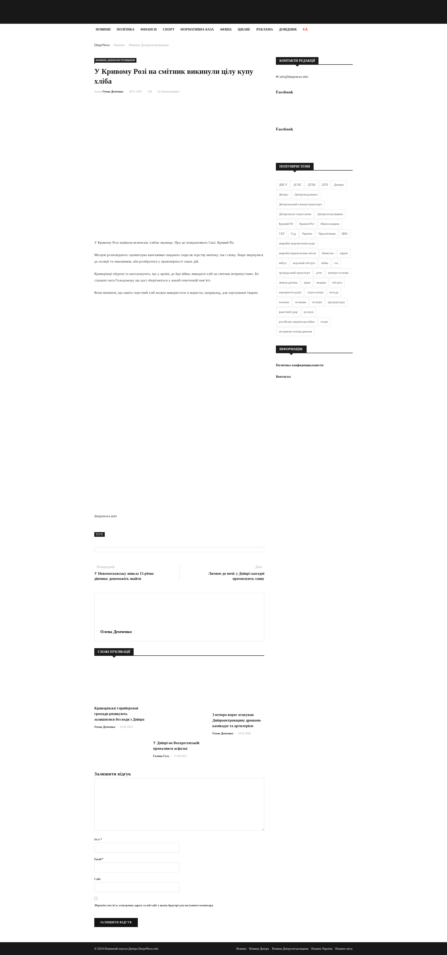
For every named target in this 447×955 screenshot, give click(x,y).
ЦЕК (345, 233)
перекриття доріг (290, 292)
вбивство (328, 253)
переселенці (315, 292)
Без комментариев (168, 91)
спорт (324, 321)
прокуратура (336, 302)
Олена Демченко (112, 91)
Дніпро (283, 194)
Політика (125, 29)
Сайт (97, 879)
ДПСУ (283, 184)
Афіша (226, 29)
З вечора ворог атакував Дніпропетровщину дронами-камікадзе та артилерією (236, 720)
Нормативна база (197, 29)
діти (319, 272)
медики (321, 282)
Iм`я (98, 839)
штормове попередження (295, 331)
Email (98, 859)
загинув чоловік (338, 272)
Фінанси (148, 29)
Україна (307, 233)
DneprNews (102, 45)
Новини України (321, 948)
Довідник (288, 29)
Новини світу (344, 948)
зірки (307, 282)
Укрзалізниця (326, 233)
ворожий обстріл (304, 263)
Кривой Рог (307, 224)
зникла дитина (288, 282)
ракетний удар (288, 312)
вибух (283, 263)
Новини (103, 29)
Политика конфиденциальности (299, 365)
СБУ (282, 233)
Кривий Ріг (286, 224)
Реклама (264, 29)
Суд (293, 233)
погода (334, 292)
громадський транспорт (294, 272)
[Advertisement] (28, 105)
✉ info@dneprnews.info (292, 77)
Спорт (168, 29)
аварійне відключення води (297, 243)
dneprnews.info (105, 516)
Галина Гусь (161, 756)
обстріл (337, 282)
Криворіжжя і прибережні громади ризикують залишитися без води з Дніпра (119, 713)
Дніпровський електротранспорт (300, 204)
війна (324, 263)
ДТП (325, 184)
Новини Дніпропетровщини (149, 45)
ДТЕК (312, 184)
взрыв (344, 253)
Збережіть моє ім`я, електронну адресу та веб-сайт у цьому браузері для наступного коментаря (153, 905)
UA (305, 29)
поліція (317, 302)
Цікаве (244, 29)
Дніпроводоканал (306, 194)
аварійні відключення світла (297, 253)
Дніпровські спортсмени (295, 214)
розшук (309, 312)
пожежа (284, 302)
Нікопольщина (330, 224)
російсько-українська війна (297, 321)
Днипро (339, 184)
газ (336, 263)
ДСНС (297, 184)
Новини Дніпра (259, 948)
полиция (300, 302)
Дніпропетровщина (330, 214)
